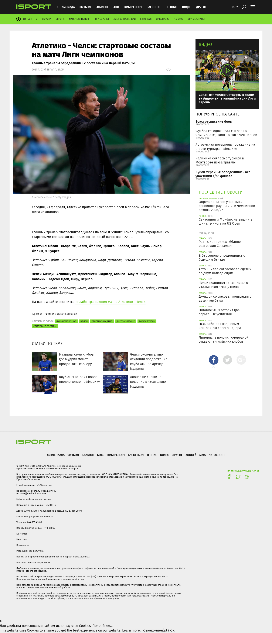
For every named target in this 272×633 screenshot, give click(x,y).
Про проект (22, 545)
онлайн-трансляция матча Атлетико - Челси (110, 301)
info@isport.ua (44, 485)
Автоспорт (217, 455)
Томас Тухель (147, 321)
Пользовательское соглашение (33, 562)
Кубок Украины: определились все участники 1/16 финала (223, 174)
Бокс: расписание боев (214, 121)
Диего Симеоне (125, 321)
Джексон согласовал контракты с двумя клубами (225, 298)
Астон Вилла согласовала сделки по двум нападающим (225, 271)
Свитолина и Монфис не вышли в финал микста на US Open (225, 221)
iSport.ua (37, 314)
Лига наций (162, 19)
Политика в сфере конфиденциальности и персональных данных (52, 556)
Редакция (21, 539)
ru (233, 7)
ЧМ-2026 (178, 19)
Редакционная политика (30, 551)
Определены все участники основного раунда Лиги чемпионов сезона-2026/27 (227, 205)
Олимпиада (66, 7)
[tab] (213, 360)
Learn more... (132, 630)
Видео (205, 44)
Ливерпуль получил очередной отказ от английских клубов (224, 339)
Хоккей (191, 455)
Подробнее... (102, 625)
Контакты (21, 533)
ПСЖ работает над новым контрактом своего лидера (220, 325)
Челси (84, 321)
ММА (202, 455)
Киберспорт (133, 7)
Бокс (116, 7)
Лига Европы (101, 19)
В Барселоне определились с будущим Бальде (222, 257)
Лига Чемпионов (79, 19)
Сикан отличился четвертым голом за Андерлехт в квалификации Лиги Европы (227, 98)
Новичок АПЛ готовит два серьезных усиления (219, 312)
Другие (201, 7)
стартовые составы (45, 326)
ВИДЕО (186, 7)
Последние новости (221, 192)
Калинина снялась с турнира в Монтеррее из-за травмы (220, 160)
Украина (46, 19)
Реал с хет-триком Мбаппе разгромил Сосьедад (220, 243)
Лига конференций (124, 19)
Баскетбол (154, 7)
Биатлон (101, 7)
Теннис (172, 7)
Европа (60, 19)
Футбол (85, 7)
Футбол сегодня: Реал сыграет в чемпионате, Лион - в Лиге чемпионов (226, 132)
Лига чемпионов (66, 321)
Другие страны (196, 19)
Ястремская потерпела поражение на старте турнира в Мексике (225, 146)
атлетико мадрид (102, 321)
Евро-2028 (146, 19)
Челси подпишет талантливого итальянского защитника (223, 284)
